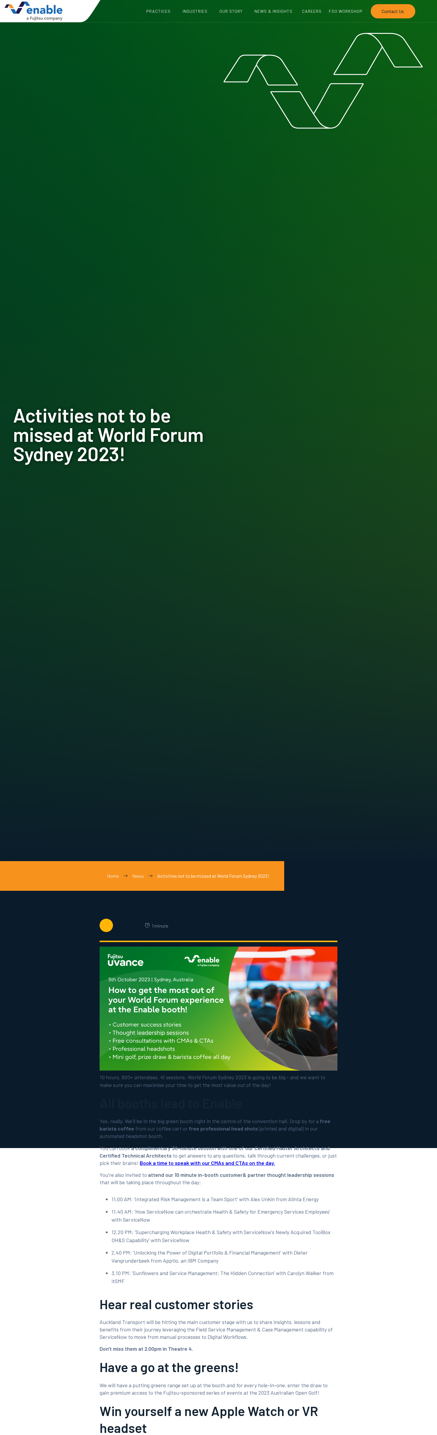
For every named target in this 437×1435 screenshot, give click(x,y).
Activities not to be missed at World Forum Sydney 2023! (213, 876)
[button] (158, 11)
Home (113, 876)
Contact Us (393, 11)
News (138, 876)
